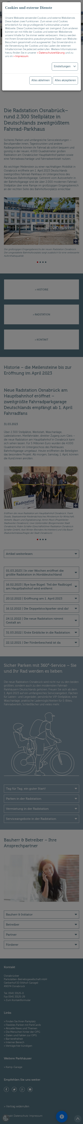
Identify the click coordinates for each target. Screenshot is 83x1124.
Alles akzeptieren (65, 80)
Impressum (21, 56)
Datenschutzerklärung (52, 52)
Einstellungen (62, 66)
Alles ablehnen (40, 80)
